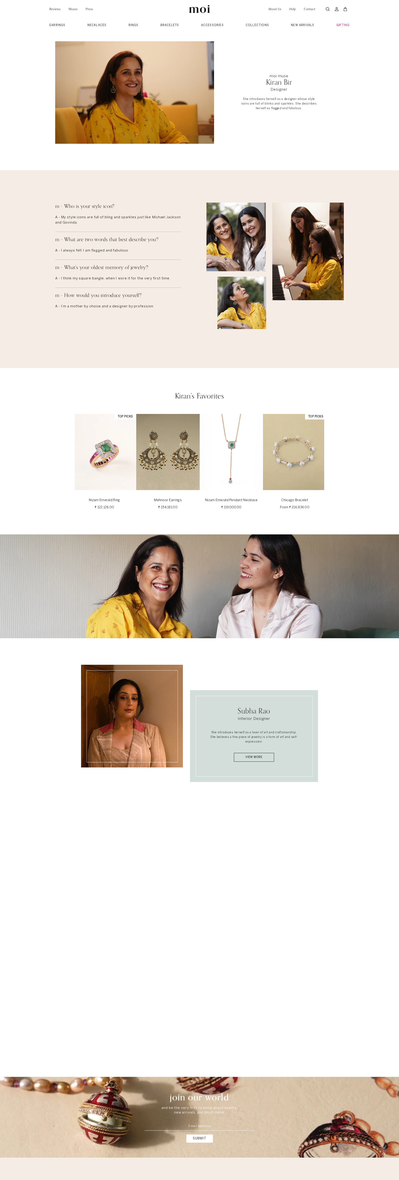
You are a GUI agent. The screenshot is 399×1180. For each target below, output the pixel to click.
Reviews (54, 9)
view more (254, 757)
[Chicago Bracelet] (294, 452)
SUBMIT (199, 1138)
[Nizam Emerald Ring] (104, 452)
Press (89, 9)
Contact (309, 9)
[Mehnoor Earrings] (168, 452)
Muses (73, 9)
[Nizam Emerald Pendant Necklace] (231, 452)
